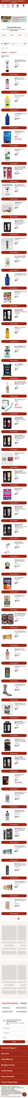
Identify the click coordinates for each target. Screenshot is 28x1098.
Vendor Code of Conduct (6, 1093)
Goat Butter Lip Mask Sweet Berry (20, 168)
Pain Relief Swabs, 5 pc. (20, 150)
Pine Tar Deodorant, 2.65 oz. (19, 596)
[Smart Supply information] (22, 43)
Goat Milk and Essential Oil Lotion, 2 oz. (21, 275)
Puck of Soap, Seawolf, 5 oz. (21, 846)
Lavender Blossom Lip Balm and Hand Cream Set (20, 222)
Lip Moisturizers (19, 203)
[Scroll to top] (24, 1094)
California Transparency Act (17, 1087)
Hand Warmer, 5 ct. (19, 775)
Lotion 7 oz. (19, 96)
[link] (3, 29)
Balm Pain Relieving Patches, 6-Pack (21, 186)
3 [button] (16, 918)
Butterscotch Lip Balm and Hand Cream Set (21, 472)
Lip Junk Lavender (20, 239)
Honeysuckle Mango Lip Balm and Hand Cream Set (20, 437)
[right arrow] (26, 35)
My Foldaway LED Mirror (19, 543)
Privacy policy (4, 1086)
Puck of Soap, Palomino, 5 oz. (21, 882)
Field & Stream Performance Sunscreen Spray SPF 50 (20, 865)
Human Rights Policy (18, 1092)
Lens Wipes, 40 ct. (20, 578)
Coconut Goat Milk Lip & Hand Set (20, 722)
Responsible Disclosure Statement (8, 1090)
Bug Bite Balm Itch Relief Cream (20, 347)
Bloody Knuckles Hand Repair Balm (20, 561)
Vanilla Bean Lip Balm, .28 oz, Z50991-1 (21, 383)
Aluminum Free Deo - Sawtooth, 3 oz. (20, 900)
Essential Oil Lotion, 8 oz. (20, 114)
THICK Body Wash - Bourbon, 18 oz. (20, 650)
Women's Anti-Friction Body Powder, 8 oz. (20, 79)
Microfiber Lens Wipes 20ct (20, 132)
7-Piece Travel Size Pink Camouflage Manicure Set (21, 615)
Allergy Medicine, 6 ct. (19, 489)
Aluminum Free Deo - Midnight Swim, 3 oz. (20, 794)
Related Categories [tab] (10, 1003)
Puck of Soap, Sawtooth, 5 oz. (21, 632)
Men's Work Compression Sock (20, 685)
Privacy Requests (5, 1094)
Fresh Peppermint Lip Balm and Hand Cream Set (21, 526)
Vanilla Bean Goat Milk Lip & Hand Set (20, 758)
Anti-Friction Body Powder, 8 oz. (20, 328)
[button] (17, 3)
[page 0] (9, 918)
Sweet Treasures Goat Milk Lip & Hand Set (20, 508)
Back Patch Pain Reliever (21, 292)
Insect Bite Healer (20, 400)
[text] (14, 30)
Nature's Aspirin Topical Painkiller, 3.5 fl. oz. (20, 61)
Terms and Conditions (6, 1087)
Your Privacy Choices (12, 1086)
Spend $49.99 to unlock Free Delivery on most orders (14, 1)
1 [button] (11, 918)
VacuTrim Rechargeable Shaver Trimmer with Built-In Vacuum (20, 830)
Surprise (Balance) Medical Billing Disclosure (10, 1091)
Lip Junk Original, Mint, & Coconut (20, 704)
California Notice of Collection (19, 1093)
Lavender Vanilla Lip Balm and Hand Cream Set (21, 311)
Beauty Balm (20, 256)
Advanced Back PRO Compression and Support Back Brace (20, 740)
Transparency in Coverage (7, 1092)
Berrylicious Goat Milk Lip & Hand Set (20, 418)
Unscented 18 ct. (19, 365)
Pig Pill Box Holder (20, 453)
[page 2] (18, 918)
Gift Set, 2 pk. (20, 666)
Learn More (13, 2)
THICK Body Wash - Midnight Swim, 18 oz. (20, 811)
